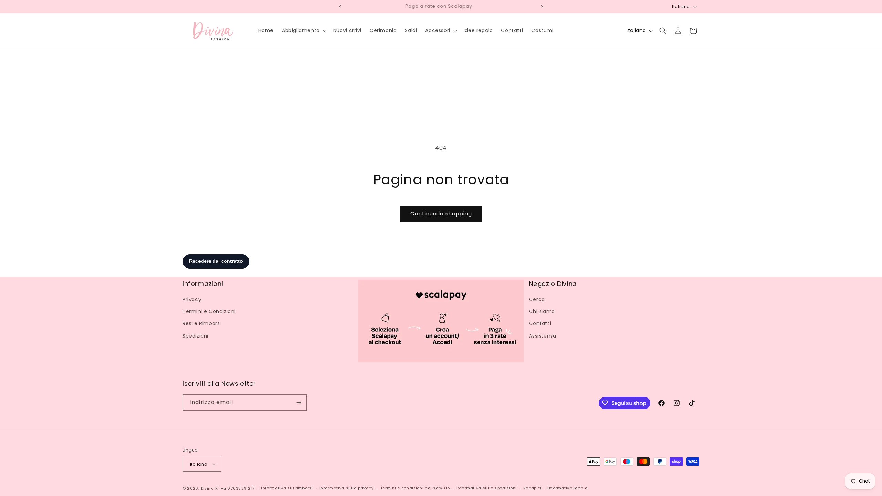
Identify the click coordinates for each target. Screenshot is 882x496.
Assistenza (542, 335)
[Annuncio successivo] (542, 6)
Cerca (537, 299)
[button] (303, 30)
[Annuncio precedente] (340, 6)
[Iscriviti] (298, 402)
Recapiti (532, 488)
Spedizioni (195, 335)
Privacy (192, 299)
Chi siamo (542, 311)
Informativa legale (567, 488)
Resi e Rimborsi (202, 323)
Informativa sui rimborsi (287, 488)
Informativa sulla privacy (346, 488)
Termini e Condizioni (209, 311)
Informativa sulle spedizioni (486, 488)
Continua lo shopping (441, 213)
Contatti (540, 323)
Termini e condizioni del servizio (415, 488)
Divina (207, 488)
